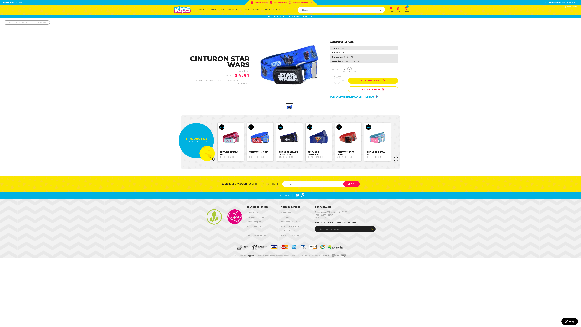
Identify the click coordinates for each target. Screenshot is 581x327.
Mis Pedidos (286, 212)
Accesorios (232, 10)
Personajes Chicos (250, 10)
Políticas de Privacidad (290, 226)
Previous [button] (212, 159)
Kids (20, 2)
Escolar (201, 10)
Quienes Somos (253, 212)
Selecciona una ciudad (329, 229)
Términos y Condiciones (291, 222)
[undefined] (289, 65)
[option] (231, 142)
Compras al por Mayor (257, 217)
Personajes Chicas (271, 10)
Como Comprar (278, 2)
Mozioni (13, 2)
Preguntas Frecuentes (256, 235)
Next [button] (396, 159)
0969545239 (320, 218)
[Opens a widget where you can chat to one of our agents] (569, 321)
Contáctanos (286, 217)
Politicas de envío (288, 231)
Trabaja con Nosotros (290, 235)
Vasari (6, 2)
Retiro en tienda (254, 226)
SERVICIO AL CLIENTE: (331, 212)
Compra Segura (259, 2)
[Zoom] (289, 107)
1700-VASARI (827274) (555, 2)
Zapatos (212, 10)
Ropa (221, 10)
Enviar (351, 184)
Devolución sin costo (300, 2)
